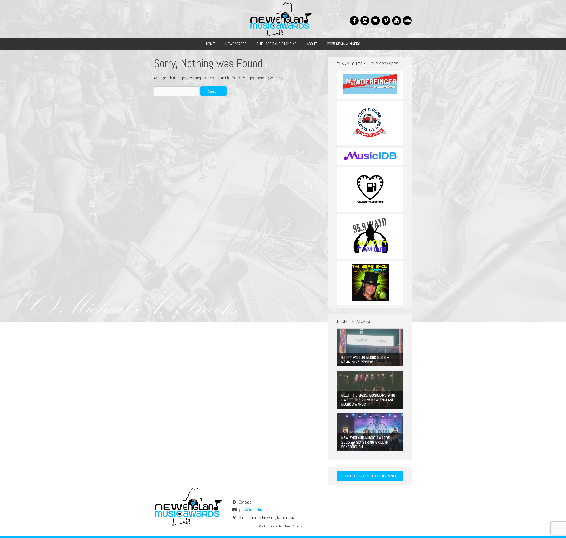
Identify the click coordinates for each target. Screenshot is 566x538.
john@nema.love (251, 510)
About (312, 43)
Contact (245, 502)
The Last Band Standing (277, 43)
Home (210, 43)
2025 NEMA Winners (343, 43)
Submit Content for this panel (370, 476)
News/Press (236, 43)
